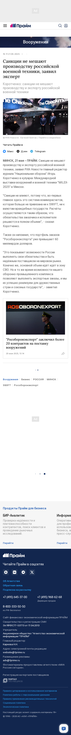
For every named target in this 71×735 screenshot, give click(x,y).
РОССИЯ (38, 379)
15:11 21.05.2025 (11, 54)
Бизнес (25, 379)
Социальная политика (14, 703)
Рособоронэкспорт (26, 385)
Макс (10, 151)
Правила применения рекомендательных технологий (30, 699)
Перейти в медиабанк (50, 137)
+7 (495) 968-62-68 (49, 599)
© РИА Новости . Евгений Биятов (20, 137)
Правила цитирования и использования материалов (30, 691)
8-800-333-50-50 (14, 608)
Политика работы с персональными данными (26, 695)
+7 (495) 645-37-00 (15, 597)
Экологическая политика (16, 707)
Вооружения (35, 42)
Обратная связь (13, 585)
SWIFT (7, 385)
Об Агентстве (11, 581)
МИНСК (51, 379)
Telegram (40, 151)
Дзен (24, 151)
